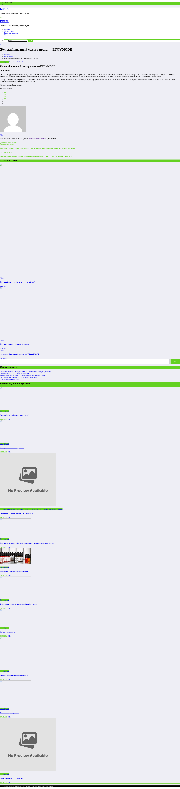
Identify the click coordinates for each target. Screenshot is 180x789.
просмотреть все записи (8, 142)
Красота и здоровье (11, 33)
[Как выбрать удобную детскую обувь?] (83, 274)
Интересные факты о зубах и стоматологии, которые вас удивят (22, 375)
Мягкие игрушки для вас (9, 713)
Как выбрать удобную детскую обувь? (17, 282)
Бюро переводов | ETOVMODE (12, 778)
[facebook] (5, 92)
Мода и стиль (9, 31)
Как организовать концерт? (9, 379)
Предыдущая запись (7, 144)
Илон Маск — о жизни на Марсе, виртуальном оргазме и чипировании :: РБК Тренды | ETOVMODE (38, 148)
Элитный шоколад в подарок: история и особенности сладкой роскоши (25, 372)
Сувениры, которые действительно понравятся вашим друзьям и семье (27, 543)
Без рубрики (4, 62)
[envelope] (5, 98)
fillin (10, 62)
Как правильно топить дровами (14, 344)
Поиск (175, 361)
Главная (7, 29)
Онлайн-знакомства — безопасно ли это (14, 373)
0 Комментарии (26, 62)
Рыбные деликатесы (8, 632)
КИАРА (4, 9)
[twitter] (5, 94)
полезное (48, 509)
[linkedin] (5, 96)
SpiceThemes (48, 786)
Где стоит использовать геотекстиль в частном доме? (19, 377)
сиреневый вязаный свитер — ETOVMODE (19, 354)
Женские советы (10, 35)
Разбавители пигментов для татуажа (14, 571)
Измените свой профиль (37, 138)
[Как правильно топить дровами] (38, 337)
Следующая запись (6, 152)
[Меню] (0, 17)
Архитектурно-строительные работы (14, 675)
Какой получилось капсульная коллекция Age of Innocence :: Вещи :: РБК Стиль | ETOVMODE (36, 156)
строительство (57, 509)
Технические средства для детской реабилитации (18, 604)
